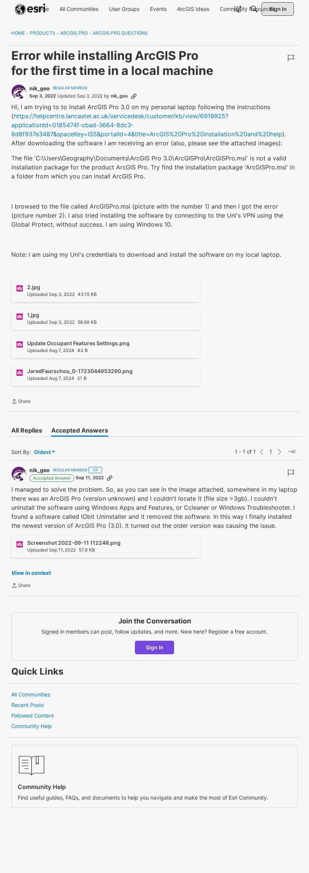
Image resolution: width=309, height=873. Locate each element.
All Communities (30, 694)
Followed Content (32, 715)
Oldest (43, 452)
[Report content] (291, 58)
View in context (31, 573)
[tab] (27, 430)
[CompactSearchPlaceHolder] (254, 9)
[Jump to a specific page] (292, 452)
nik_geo (39, 88)
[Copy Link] (133, 96)
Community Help (31, 726)
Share (21, 402)
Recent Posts (27, 705)
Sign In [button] (155, 647)
